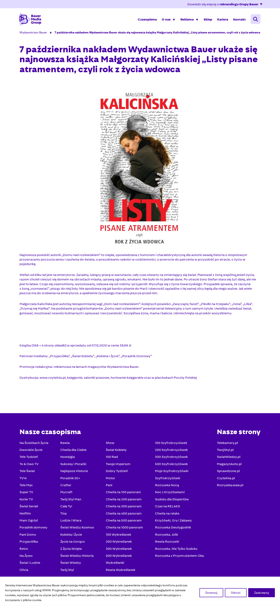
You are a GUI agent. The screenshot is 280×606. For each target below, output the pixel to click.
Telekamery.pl (227, 443)
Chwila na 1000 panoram (124, 527)
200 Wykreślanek (119, 541)
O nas (166, 19)
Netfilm (25, 513)
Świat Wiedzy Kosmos (77, 527)
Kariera (222, 19)
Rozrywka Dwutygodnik (173, 527)
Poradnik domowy (33, 527)
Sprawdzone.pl (228, 471)
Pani (109, 485)
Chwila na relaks (167, 513)
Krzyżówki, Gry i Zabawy (173, 520)
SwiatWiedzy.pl (228, 457)
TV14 (23, 478)
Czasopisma (147, 19)
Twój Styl (67, 570)
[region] (140, 591)
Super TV (26, 492)
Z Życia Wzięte (71, 549)
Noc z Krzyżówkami (170, 492)
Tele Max (26, 485)
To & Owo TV (29, 464)
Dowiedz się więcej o (222, 4)
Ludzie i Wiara (70, 520)
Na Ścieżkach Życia (33, 443)
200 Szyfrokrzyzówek (171, 450)
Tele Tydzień (28, 457)
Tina (63, 513)
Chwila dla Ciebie (73, 450)
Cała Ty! (66, 506)
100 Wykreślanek (118, 534)
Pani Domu (27, 534)
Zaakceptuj (261, 592)
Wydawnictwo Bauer (33, 32)
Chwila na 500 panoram (124, 520)
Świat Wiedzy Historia (77, 556)
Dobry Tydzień (117, 471)
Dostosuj (211, 592)
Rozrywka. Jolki (166, 534)
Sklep (208, 19)
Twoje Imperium (118, 464)
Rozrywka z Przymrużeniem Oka (179, 556)
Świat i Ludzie (29, 563)
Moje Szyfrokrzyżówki (171, 471)
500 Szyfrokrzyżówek (171, 464)
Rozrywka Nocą (167, 485)
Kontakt (239, 19)
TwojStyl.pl (225, 450)
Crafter (65, 485)
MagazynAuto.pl (229, 464)
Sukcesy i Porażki (73, 464)
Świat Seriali (28, 506)
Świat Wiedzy (70, 563)
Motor (110, 478)
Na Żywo (26, 556)
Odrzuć (236, 592)
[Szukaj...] (256, 19)
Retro (23, 549)
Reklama (187, 19)
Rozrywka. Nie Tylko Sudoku (176, 549)
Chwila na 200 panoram (124, 499)
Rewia (65, 443)
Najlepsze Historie (74, 471)
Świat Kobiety (116, 450)
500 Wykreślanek (119, 556)
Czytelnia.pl (226, 478)
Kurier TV (26, 499)
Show (110, 443)
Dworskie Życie (30, 450)
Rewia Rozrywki (167, 541)
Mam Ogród (28, 520)
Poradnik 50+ (70, 478)
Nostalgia (67, 457)
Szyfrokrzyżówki (167, 478)
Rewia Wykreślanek (120, 570)
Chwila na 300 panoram (124, 506)
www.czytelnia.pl (53, 378)
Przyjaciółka (28, 541)
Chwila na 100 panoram (123, 492)
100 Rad (112, 457)
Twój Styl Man (70, 499)
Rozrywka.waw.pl (230, 485)
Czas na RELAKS (167, 506)
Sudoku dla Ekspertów (172, 499)
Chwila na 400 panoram (124, 513)
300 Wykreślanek (119, 549)
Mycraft (66, 492)
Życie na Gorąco (72, 541)
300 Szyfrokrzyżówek (171, 457)
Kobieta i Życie (71, 534)
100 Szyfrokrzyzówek (171, 443)
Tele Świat (27, 471)
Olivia (23, 570)
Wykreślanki (115, 563)
